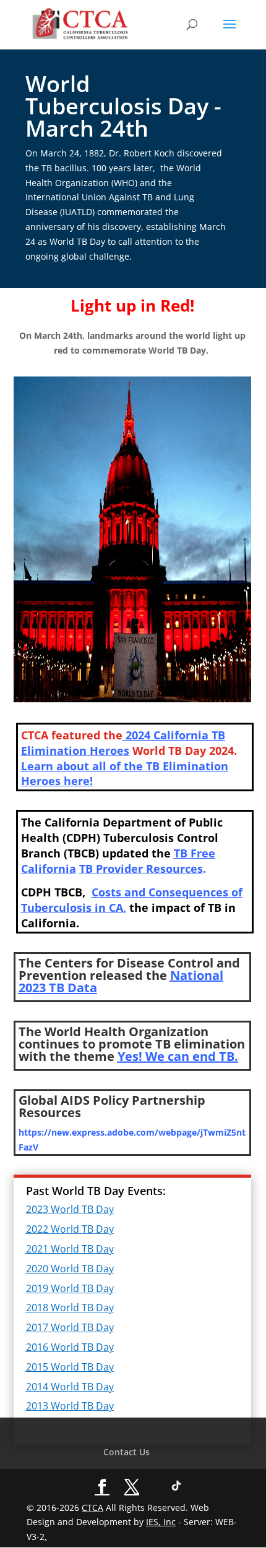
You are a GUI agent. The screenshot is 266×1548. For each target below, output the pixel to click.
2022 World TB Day (70, 1229)
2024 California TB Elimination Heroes (123, 743)
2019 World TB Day (70, 1288)
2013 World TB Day (70, 1406)
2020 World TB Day (70, 1268)
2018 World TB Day (70, 1307)
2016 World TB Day (70, 1347)
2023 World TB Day (70, 1209)
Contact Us (126, 1452)
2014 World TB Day (70, 1386)
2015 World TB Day (70, 1367)
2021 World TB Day (70, 1249)
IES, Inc (161, 1522)
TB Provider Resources (141, 868)
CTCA (92, 1507)
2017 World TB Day (70, 1327)
